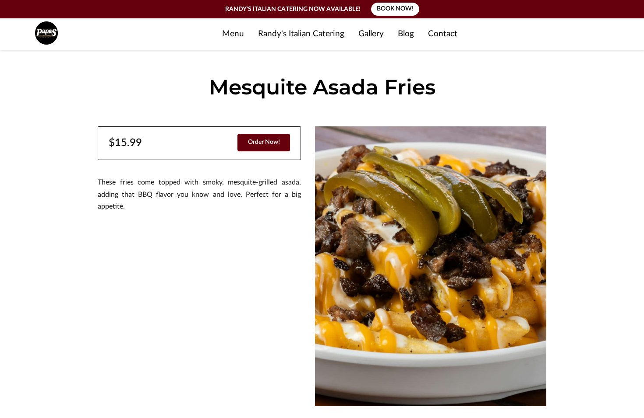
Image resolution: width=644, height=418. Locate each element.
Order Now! (264, 142)
